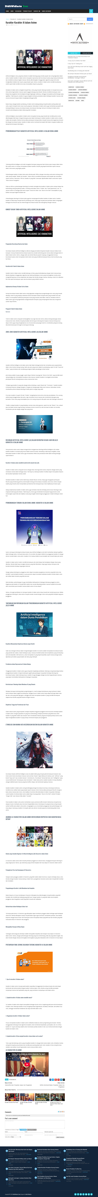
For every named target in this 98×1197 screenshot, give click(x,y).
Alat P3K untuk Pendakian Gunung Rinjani (76, 1176)
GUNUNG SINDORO (73, 95)
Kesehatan (18, 11)
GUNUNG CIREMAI (80, 87)
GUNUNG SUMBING (83, 95)
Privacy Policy (27, 11)
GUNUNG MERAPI (72, 89)
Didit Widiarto (28, 1194)
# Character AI (12, 1079)
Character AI (13, 19)
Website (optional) (48, 1131)
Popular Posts (87, 53)
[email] (86, 1194)
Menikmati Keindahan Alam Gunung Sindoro (48, 1149)
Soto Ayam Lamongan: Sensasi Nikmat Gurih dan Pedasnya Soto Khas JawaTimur (80, 81)
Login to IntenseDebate (22, 1130)
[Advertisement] (34, 37)
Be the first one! (26, 1115)
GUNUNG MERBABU (82, 89)
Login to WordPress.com (32, 1130)
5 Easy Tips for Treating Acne (75, 63)
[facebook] (78, 1194)
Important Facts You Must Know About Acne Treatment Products (79, 57)
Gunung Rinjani (81, 97)
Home (7, 11)
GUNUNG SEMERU (85, 92)
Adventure (71, 87)
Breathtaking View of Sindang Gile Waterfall (78, 70)
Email (26, 1131)
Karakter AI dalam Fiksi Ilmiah (11, 1102)
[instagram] (81, 1194)
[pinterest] (91, 1194)
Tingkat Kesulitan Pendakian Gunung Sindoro (48, 1167)
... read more (28, 1154)
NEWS (12, 11)
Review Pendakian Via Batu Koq (73, 1168)
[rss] (83, 1194)
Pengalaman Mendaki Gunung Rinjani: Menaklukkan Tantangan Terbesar (77, 77)
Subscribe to (8, 1137)
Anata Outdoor (46, 11)
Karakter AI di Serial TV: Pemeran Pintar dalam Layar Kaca (56, 1104)
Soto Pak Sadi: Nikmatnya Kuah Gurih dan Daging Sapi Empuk (80, 67)
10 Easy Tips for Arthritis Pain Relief (76, 60)
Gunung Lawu (72, 97)
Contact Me (37, 11)
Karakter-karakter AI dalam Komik (41, 1103)
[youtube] (89, 1194)
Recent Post (74, 53)
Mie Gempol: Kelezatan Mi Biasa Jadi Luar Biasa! (80, 73)
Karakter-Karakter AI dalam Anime (26, 1103)
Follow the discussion (63, 1111)
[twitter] (75, 1194)
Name (6, 1131)
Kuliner (77, 100)
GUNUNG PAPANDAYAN (74, 92)
